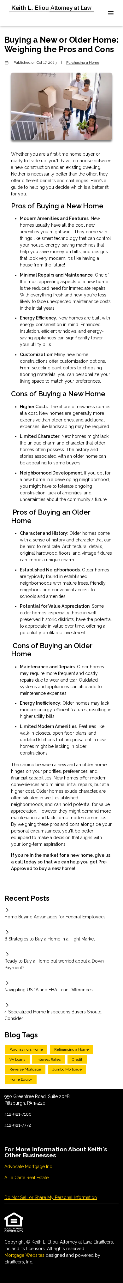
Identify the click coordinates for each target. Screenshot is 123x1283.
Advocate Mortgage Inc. (28, 1166)
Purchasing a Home (82, 62)
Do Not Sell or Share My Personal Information (50, 1197)
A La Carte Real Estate (26, 1177)
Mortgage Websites (25, 1255)
